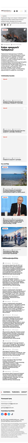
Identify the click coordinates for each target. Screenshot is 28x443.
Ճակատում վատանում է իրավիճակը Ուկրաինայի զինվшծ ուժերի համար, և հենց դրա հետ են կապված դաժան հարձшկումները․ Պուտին (13, 221)
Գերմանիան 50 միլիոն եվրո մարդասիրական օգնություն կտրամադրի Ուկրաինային (10, 252)
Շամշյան (16, 263)
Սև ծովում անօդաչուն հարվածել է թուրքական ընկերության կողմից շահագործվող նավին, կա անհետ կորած (14, 191)
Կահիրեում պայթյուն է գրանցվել (12, 159)
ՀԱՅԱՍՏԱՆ (16, 392)
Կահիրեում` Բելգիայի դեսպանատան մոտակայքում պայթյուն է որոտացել (13, 102)
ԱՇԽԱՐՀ (24, 392)
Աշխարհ (5, 29)
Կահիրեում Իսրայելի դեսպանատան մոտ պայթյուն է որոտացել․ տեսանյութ (14, 131)
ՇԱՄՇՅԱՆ (6, 392)
